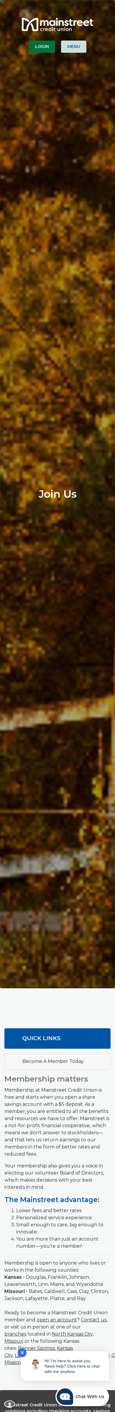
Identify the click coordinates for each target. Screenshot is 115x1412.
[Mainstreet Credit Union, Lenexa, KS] (57, 22)
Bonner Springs (36, 1348)
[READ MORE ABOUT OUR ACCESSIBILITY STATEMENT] (10, 1404)
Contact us (93, 1320)
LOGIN (42, 46)
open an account (57, 1320)
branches (15, 1334)
